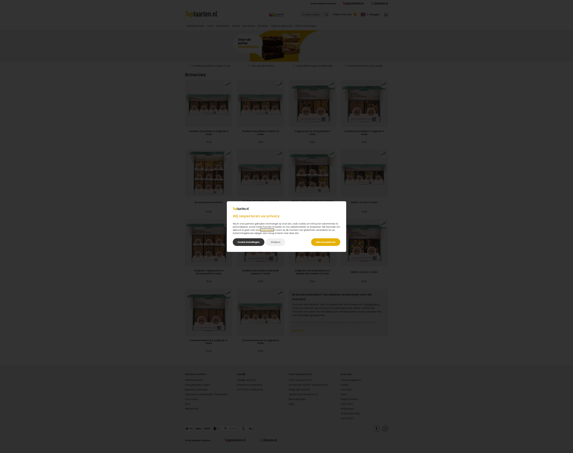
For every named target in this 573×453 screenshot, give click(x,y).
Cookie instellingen (249, 241)
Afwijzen (275, 241)
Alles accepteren (325, 241)
